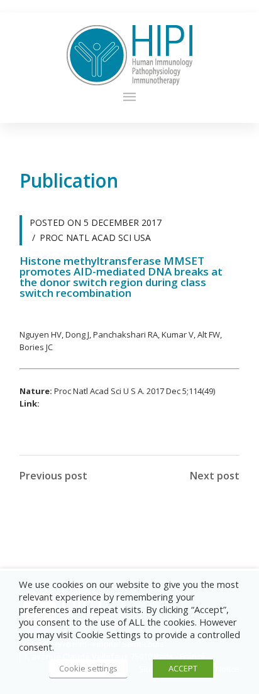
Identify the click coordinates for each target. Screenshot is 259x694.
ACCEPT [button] (182, 668)
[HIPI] (129, 55)
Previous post (53, 476)
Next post (215, 476)
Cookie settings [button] (88, 668)
